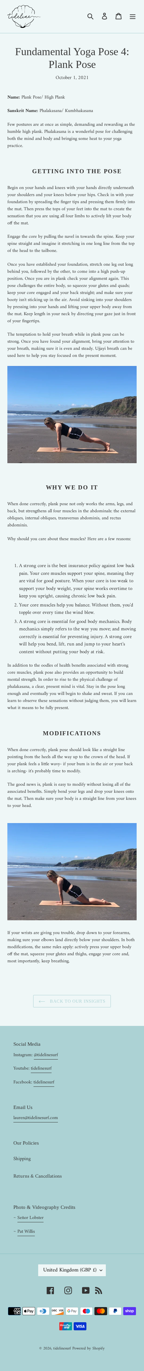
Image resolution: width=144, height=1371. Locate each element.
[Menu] (133, 16)
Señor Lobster (30, 1218)
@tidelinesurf (46, 1055)
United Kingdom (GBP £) (69, 1270)
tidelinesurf (41, 1068)
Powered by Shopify (88, 1348)
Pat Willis (26, 1231)
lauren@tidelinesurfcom (35, 1118)
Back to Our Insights (77, 1001)
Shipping (22, 1158)
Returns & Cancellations (37, 1176)
